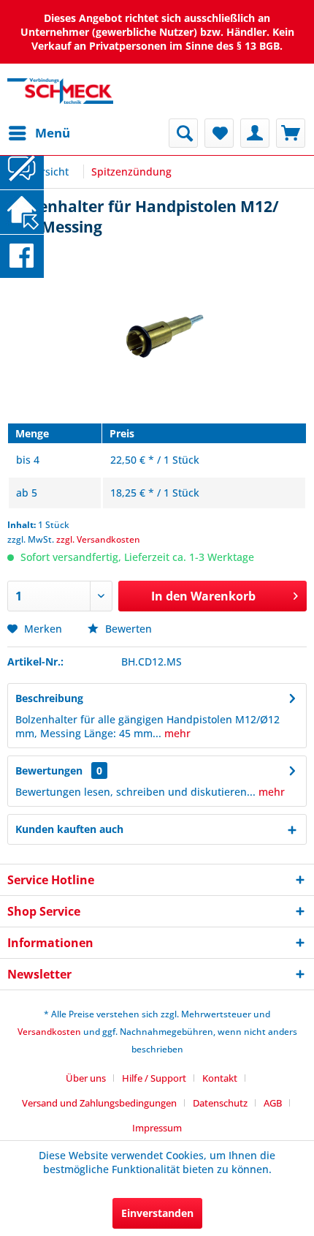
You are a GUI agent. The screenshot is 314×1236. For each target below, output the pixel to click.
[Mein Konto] (254, 133)
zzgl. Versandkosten (98, 539)
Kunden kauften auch (69, 829)
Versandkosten (49, 1031)
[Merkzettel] (219, 133)
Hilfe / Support (154, 1078)
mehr (176, 733)
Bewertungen (49, 770)
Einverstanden (157, 1213)
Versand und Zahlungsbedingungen (99, 1102)
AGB (273, 1102)
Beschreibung (49, 698)
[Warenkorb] (290, 133)
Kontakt (219, 1078)
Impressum (157, 1127)
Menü (52, 132)
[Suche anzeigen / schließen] (183, 133)
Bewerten (127, 629)
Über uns (86, 1078)
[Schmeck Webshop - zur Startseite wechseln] (60, 91)
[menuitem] (38, 133)
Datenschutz (220, 1102)
